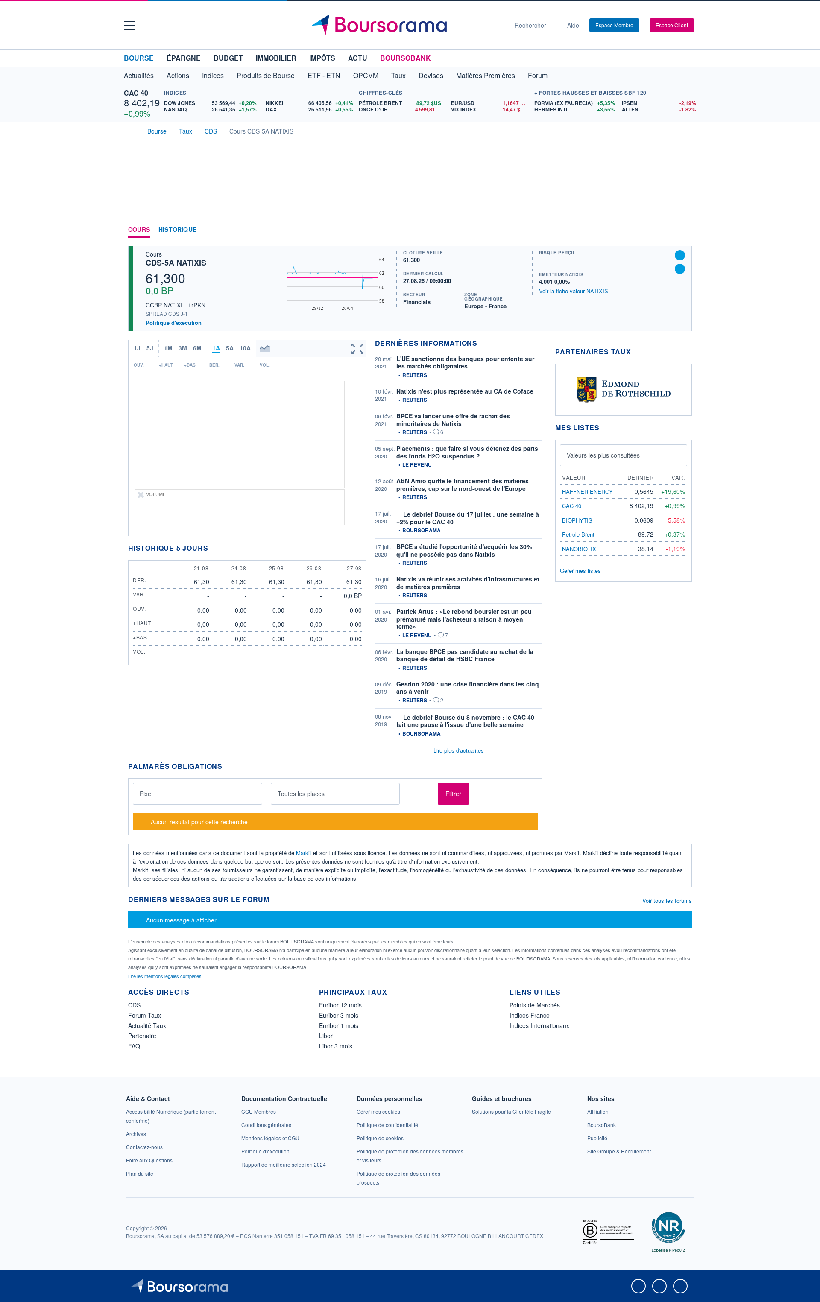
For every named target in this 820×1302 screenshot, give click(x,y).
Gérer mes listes (580, 570)
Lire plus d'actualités (458, 750)
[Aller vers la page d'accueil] (406, 25)
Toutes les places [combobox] (301, 793)
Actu (357, 58)
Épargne (184, 58)
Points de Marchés (535, 1005)
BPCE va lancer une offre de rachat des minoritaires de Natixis (453, 420)
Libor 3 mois (335, 1046)
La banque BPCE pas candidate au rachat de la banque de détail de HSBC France (464, 655)
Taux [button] (398, 75)
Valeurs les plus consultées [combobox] (603, 455)
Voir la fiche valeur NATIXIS (573, 291)
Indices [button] (213, 75)
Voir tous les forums (667, 900)
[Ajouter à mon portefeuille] (680, 255)
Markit (303, 853)
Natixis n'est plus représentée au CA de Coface (464, 391)
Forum (538, 75)
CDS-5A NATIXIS (176, 262)
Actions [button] (178, 75)
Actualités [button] (139, 75)
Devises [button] (431, 75)
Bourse (139, 58)
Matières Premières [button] (485, 75)
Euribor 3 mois (338, 1015)
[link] (136, 1133)
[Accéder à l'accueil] (131, 130)
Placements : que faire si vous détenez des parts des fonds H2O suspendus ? (467, 452)
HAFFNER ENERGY (587, 492)
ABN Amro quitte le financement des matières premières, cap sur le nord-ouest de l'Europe (462, 484)
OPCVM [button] (365, 75)
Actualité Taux (147, 1025)
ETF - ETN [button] (324, 75)
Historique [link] (177, 230)
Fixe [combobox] (145, 793)
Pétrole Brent (578, 534)
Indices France (530, 1015)
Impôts (322, 58)
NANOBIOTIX (579, 549)
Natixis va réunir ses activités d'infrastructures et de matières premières (467, 583)
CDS (134, 1005)
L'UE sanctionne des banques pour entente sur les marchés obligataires (465, 362)
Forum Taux (144, 1015)
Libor (326, 1035)
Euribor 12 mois (340, 1005)
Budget (228, 58)
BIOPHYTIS (577, 520)
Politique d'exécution (174, 322)
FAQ (134, 1046)
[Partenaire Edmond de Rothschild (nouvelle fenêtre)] (624, 389)
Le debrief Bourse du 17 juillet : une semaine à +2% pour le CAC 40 (467, 518)
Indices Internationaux (539, 1025)
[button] (129, 25)
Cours (139, 230)
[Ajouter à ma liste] (680, 269)
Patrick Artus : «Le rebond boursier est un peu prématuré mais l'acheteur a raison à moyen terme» (464, 619)
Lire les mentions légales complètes (165, 975)
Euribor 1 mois (338, 1025)
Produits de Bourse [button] (266, 75)
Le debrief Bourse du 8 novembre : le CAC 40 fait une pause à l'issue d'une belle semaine (465, 721)
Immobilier (276, 58)
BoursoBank (405, 58)
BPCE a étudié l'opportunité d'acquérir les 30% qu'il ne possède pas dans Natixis (464, 550)
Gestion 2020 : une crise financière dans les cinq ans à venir (467, 688)
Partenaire (142, 1035)
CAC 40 (136, 93)
